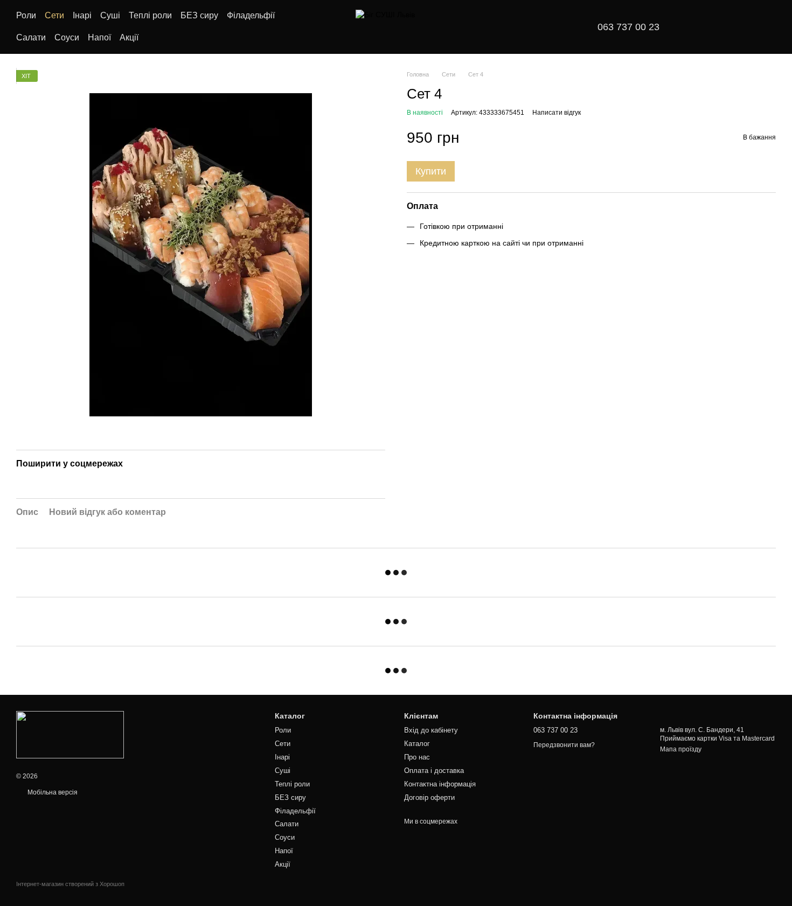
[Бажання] (700, 27)
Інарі (82, 15)
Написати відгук (556, 112)
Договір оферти (429, 797)
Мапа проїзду (680, 749)
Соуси (66, 37)
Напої (99, 37)
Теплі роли (150, 15)
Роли (26, 15)
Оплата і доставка (434, 770)
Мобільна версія (52, 792)
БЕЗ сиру (199, 15)
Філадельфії (251, 15)
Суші (110, 15)
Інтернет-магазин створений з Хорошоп (70, 884)
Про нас (417, 757)
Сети (54, 15)
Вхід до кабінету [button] (431, 730)
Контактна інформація (440, 784)
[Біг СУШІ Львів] (70, 734)
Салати (31, 37)
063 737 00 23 (628, 27)
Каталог (417, 744)
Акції (129, 37)
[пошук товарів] (312, 27)
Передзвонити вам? (564, 745)
